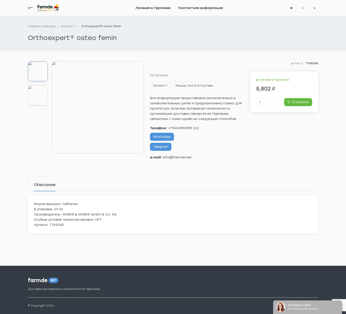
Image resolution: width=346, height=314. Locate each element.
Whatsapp (162, 137)
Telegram (160, 147)
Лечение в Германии (152, 8)
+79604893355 (180, 128)
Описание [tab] (45, 184)
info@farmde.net (177, 157)
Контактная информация (200, 8)
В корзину (300, 102)
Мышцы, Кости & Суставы (194, 85)
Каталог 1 (160, 85)
